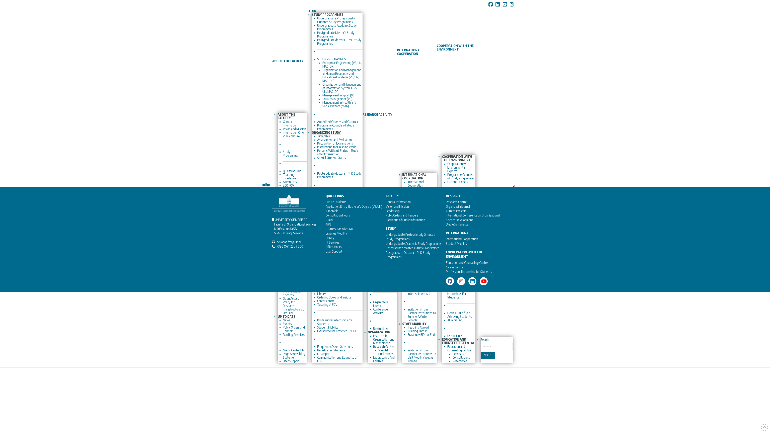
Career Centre (454, 267)
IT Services (332, 242)
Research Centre (456, 202)
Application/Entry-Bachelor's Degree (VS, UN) (354, 206)
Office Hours (334, 247)
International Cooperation (462, 239)
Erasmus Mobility (336, 233)
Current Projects (456, 211)
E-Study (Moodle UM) (339, 229)
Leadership (393, 211)
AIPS (328, 224)
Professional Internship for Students (469, 272)
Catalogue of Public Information (405, 220)
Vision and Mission (397, 206)
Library (330, 238)
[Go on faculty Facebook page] (450, 281)
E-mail (329, 220)
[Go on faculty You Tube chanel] (484, 281)
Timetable (332, 211)
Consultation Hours (338, 215)
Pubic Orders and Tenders (402, 215)
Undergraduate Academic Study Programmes (414, 244)
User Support (334, 251)
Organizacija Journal (458, 206)
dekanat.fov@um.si (289, 242)
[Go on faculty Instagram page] (461, 281)
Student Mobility (456, 244)
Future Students (336, 202)
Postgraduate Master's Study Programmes (412, 248)
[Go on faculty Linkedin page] (472, 281)
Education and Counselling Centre (467, 263)
